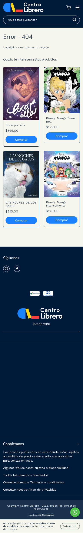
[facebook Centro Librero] (17, 269)
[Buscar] (74, 19)
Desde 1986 (41, 324)
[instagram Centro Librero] (6, 269)
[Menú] (77, 8)
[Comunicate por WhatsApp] (75, 512)
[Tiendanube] (41, 515)
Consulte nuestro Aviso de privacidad (29, 489)
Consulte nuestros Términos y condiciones (33, 482)
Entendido (70, 526)
